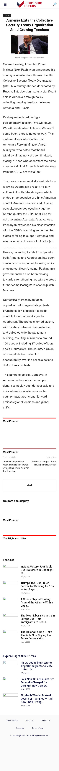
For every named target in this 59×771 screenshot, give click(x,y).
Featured (7, 16)
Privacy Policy (12, 720)
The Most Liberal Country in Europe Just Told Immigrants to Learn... (38, 619)
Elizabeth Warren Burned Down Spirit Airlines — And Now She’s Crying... (36, 699)
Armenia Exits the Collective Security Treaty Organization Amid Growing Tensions (29, 25)
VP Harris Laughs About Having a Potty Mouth (44, 463)
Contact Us (45, 720)
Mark (30, 485)
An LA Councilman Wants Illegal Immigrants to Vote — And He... (37, 666)
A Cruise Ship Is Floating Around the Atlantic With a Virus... (37, 602)
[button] (5, 4)
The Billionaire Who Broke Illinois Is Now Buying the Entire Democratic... (36, 635)
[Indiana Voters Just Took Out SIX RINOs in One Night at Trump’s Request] (10, 570)
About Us (29, 720)
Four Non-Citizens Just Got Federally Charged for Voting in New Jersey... (37, 682)
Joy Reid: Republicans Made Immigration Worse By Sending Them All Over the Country (16, 466)
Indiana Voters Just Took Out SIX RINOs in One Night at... (37, 570)
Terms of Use (37, 728)
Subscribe (20, 728)
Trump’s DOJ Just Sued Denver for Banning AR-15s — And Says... (37, 586)
